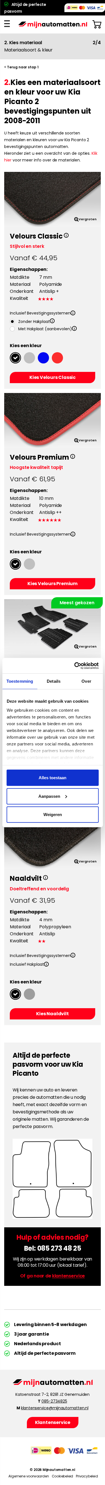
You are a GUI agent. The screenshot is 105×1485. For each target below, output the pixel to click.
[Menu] (8, 23)
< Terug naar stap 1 (21, 67)
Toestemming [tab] (19, 681)
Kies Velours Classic (52, 377)
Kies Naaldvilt (52, 1013)
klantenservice (68, 1276)
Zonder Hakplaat (34, 321)
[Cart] (97, 24)
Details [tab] (53, 681)
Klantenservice (52, 1422)
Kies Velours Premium (52, 583)
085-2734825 (54, 1401)
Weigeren (52, 814)
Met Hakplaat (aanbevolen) (45, 328)
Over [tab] (86, 681)
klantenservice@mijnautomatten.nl (54, 1408)
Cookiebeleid (62, 1476)
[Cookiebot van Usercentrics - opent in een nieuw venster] (75, 665)
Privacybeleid (87, 1476)
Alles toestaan (52, 777)
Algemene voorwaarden (28, 1476)
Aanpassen (49, 796)
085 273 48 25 (59, 1248)
